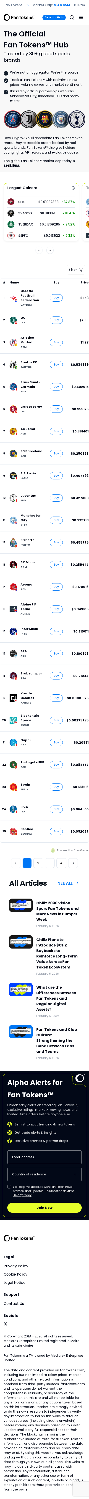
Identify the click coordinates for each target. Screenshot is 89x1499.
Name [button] (14, 282)
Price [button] (85, 282)
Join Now (44, 1207)
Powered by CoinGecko (73, 850)
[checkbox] (9, 1186)
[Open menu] (80, 17)
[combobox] (44, 1174)
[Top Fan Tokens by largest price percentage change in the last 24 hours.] (73, 188)
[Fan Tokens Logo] (19, 17)
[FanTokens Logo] (19, 1238)
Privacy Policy (22, 1195)
